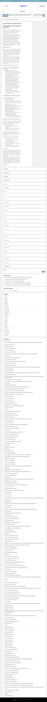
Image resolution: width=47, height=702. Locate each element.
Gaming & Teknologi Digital (8, 400)
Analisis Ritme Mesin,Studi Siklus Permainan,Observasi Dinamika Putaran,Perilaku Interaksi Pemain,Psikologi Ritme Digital (23, 342)
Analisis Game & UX (7, 340)
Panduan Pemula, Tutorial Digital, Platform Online (11, 518)
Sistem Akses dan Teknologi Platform (10, 573)
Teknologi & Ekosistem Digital (9, 628)
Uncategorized (6, 693)
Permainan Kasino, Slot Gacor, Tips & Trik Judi (11, 556)
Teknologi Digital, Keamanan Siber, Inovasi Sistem (12, 660)
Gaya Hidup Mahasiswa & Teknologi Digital (10, 403)
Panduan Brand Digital (7, 499)
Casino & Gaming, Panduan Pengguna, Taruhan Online (12, 357)
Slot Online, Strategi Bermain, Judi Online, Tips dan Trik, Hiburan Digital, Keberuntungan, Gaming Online (20, 595)
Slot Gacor (6, 202)
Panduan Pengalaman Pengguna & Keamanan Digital (12, 522)
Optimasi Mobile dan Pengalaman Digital (10, 488)
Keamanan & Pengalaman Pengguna (9, 439)
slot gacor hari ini (7, 247)
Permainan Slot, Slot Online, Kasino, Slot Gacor (11, 563)
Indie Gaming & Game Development (9, 413)
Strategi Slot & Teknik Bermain (9, 617)
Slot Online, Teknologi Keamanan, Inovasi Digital (11, 597)
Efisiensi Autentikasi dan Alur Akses (9, 374)
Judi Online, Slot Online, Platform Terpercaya (11, 426)
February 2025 (6, 327)
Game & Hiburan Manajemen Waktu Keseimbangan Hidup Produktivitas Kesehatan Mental (18, 381)
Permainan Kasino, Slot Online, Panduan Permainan (12, 558)
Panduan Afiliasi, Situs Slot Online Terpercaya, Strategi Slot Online (14, 490)
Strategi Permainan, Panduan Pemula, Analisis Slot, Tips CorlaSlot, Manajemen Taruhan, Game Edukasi (20, 615)
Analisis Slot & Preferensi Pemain (9, 344)
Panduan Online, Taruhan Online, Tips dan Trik (11, 516)
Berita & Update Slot (7, 355)
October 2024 (6, 335)
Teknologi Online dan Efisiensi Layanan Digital (11, 670)
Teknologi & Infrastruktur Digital (9, 634)
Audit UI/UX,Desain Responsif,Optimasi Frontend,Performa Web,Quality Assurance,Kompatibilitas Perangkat (20, 353)
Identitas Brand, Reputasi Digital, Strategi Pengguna (12, 411)
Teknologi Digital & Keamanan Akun (9, 653)
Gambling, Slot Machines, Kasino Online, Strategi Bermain (13, 379)
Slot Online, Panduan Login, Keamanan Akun (11, 590)
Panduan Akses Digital (7, 494)
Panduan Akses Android (8, 492)
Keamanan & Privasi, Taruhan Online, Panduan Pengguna (12, 441)
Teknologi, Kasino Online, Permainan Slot (10, 679)
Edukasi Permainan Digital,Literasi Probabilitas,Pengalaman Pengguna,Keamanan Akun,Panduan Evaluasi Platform (21, 372)
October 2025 (6, 312)
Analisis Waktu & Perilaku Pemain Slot (10, 348)
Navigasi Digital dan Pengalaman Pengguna (10, 482)
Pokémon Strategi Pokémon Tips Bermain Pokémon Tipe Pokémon (14, 565)
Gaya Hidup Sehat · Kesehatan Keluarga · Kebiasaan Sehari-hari (13, 405)
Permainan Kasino (7, 554)
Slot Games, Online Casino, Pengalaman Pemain (11, 582)
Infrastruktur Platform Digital (8, 420)
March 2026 (6, 303)
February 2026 (6, 305)
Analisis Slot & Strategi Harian (9, 346)
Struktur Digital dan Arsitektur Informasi (10, 619)
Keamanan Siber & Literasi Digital (9, 460)
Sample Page (22, 11)
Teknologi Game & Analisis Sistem (9, 664)
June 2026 (5, 297)
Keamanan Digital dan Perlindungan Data (10, 452)
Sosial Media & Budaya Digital (8, 607)
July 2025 (5, 318)
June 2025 (5, 320)
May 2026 (5, 299)
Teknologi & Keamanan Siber (8, 640)
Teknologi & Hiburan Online (8, 632)
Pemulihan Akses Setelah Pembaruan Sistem (11, 539)
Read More (4, 165)
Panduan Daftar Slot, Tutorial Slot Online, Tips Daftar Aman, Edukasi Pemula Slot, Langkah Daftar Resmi (20, 503)
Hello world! (15, 290)
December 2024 (6, 331)
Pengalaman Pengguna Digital (8, 541)
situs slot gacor (6, 187)
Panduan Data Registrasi (8, 505)
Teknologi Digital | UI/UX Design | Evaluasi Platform (12, 657)
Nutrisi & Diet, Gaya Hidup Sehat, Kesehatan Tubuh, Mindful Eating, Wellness (15, 484)
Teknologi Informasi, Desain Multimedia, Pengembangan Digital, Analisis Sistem (16, 668)
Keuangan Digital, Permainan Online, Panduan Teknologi (12, 469)
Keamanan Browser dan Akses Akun (9, 447)
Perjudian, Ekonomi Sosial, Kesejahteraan (10, 548)
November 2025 (6, 310)
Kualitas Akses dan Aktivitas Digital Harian (10, 473)
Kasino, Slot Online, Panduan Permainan (10, 437)
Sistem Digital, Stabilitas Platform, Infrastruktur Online (12, 575)
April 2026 (5, 301)
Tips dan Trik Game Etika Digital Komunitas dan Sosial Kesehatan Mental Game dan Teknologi (18, 685)
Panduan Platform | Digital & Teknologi (10, 531)
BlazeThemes (15, 700)
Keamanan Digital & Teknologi (8, 450)
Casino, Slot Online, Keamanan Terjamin (10, 359)
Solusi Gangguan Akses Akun (8, 605)
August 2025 (6, 316)
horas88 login (6, 409)
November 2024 (6, 333)
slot (4, 191)
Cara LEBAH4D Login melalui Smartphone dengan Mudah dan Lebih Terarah (16, 279)
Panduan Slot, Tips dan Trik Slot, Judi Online (11, 535)
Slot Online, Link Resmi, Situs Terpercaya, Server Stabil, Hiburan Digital (15, 586)
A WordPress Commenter (8, 290)
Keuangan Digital (6, 467)
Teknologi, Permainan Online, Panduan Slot (10, 681)
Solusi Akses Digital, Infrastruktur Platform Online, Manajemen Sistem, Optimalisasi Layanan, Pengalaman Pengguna (22, 603)
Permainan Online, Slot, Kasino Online (10, 560)
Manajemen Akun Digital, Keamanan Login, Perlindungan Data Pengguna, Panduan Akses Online (18, 479)
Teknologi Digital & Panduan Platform (10, 655)
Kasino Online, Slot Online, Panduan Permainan (11, 435)
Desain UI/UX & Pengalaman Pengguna (10, 365)
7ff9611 (5, 28)
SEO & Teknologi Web (7, 569)
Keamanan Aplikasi (7, 445)
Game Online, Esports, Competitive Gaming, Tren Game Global (13, 390)
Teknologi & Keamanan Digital (8, 638)
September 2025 (6, 314)
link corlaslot (11, 37)
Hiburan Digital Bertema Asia (8, 407)
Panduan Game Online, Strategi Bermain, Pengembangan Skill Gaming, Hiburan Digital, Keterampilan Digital (20, 509)
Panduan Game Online (7, 507)
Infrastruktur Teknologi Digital (8, 422)
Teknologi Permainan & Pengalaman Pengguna (11, 672)
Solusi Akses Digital (7, 601)
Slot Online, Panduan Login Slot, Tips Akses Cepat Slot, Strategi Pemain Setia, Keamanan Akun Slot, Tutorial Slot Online (22, 588)
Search (5, 269)
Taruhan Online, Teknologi (8, 623)
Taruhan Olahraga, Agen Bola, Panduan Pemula (11, 621)
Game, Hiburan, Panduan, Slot (8, 396)
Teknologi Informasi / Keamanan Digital (10, 666)
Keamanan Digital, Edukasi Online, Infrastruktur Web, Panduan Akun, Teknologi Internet (17, 454)
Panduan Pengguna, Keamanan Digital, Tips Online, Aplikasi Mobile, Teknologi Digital (17, 526)
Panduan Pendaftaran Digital (8, 520)
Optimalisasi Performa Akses (8, 486)
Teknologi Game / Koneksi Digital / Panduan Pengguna (12, 662)
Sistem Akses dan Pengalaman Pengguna (10, 571)
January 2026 (6, 307)
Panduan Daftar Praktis (7, 501)
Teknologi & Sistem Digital (8, 645)
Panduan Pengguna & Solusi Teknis (9, 524)
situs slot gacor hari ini (7, 266)
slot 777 (5, 217)
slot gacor (5, 210)
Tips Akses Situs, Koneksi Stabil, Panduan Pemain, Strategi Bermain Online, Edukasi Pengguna (18, 683)
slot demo (5, 236)
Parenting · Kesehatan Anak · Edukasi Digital (11, 537)
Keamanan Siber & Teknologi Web (9, 462)
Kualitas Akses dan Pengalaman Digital (10, 475)
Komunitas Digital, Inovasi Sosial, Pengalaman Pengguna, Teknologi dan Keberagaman (17, 471)
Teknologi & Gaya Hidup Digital (9, 630)
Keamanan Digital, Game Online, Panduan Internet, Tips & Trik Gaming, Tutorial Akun (17, 456)
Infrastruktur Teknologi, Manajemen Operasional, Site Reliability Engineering (15, 424)
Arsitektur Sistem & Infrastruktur (9, 350)
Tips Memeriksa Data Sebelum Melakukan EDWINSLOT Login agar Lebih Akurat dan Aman (18, 277)
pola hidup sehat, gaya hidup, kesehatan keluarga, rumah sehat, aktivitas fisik (16, 567)
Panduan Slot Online (7, 533)
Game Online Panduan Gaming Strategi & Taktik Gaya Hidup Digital (14, 388)
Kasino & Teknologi (7, 430)
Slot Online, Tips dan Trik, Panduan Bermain (11, 599)
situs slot (5, 221)
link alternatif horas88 (7, 477)
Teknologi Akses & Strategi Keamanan (10, 647)
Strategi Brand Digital (7, 613)
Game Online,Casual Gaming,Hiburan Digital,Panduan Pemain (13, 394)
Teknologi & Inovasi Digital (8, 636)
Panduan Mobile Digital (7, 511)
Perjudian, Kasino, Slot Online (8, 550)
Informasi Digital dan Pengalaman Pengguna (11, 415)
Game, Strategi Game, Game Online (9, 398)
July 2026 (5, 295)
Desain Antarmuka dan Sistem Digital (10, 363)
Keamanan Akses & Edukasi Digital (9, 443)
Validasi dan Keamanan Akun (8, 695)
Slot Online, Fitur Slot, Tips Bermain (9, 584)
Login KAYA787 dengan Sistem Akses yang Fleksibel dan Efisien (35, 14)
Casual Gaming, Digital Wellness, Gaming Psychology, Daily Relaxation (15, 361)
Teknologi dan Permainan (8, 651)
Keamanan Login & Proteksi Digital (9, 458)
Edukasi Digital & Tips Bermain (9, 370)
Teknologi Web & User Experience (9, 677)
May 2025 (5, 322)
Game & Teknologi (7, 383)
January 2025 (6, 329)
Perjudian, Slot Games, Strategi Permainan (10, 552)
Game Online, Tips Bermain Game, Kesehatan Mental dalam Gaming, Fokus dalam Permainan (18, 392)
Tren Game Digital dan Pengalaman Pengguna (11, 690)
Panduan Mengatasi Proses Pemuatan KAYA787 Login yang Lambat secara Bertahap (17, 284)
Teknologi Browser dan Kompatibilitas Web (10, 649)
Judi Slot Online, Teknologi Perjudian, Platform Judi (12, 428)
